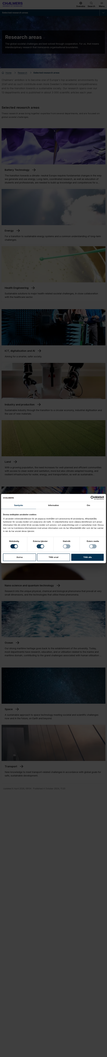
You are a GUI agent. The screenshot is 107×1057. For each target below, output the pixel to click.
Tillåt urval (53, 557)
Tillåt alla (87, 557)
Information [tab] (53, 505)
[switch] (40, 546)
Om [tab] (88, 505)
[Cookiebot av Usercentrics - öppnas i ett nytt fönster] (92, 498)
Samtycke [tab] (18, 505)
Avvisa (19, 557)
